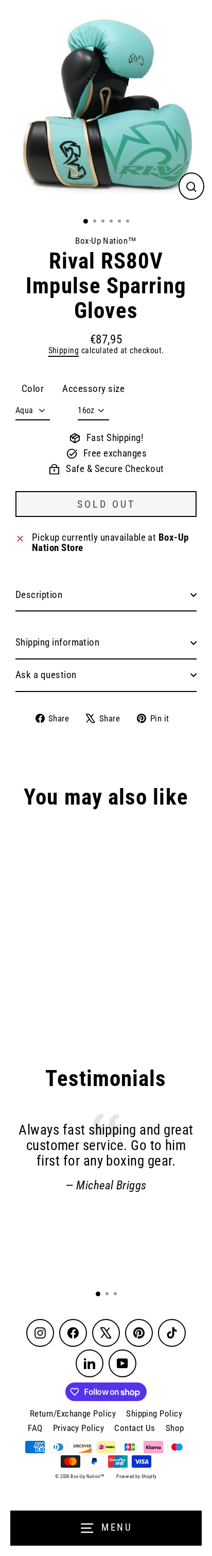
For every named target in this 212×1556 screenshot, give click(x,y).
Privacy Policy (78, 1428)
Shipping (63, 350)
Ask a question (46, 675)
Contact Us (134, 1428)
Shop (175, 1428)
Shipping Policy (154, 1413)
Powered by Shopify (136, 1476)
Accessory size (93, 389)
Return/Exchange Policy (73, 1413)
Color (33, 389)
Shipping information (57, 642)
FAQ (35, 1428)
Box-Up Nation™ (106, 240)
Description (38, 595)
